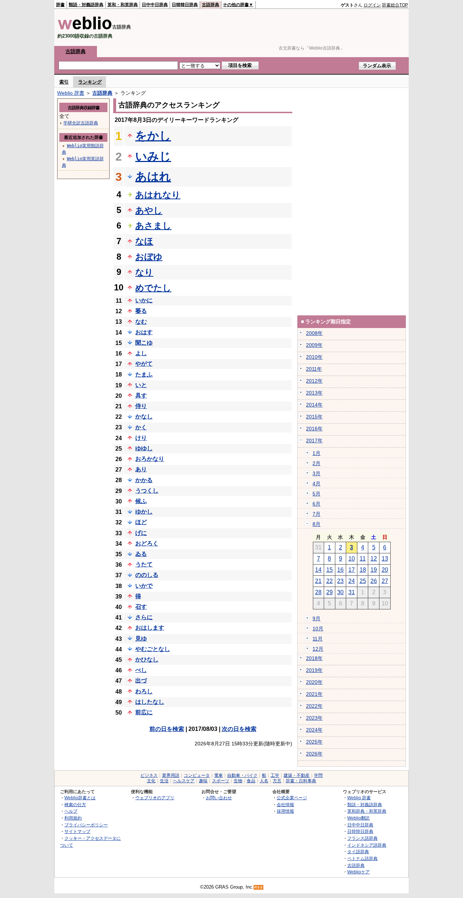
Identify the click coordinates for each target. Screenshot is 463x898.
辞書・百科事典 (301, 781)
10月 (318, 628)
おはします (149, 628)
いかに (144, 300)
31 (351, 592)
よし (141, 353)
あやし (148, 210)
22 (329, 581)
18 (363, 570)
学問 (318, 775)
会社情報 (285, 804)
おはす (144, 332)
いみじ (153, 156)
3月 (316, 473)
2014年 (314, 405)
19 (373, 570)
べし (141, 670)
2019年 (314, 670)
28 (318, 592)
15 (329, 570)
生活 (164, 781)
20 (385, 570)
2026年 (314, 754)
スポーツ (220, 781)
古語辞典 (210, 5)
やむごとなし (152, 649)
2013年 (314, 393)
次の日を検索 (239, 729)
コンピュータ (197, 775)
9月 (316, 618)
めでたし (153, 288)
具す (141, 395)
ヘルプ (70, 811)
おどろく (146, 543)
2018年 (314, 658)
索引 (64, 82)
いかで (144, 586)
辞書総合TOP (395, 5)
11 (363, 559)
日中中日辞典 (155, 5)
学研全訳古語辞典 (80, 122)
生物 (238, 781)
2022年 (314, 706)
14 (318, 570)
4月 (316, 483)
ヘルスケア (184, 781)
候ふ (141, 501)
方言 (277, 781)
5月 (316, 494)
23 (340, 581)
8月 (316, 524)
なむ (141, 322)
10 (351, 559)
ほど (141, 522)
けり (141, 438)
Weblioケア (358, 871)
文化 (151, 781)
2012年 (314, 381)
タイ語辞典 (358, 851)
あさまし (153, 225)
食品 (251, 781)
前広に (144, 712)
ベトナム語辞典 (362, 858)
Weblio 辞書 (70, 93)
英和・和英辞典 (122, 5)
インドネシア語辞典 (366, 845)
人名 (264, 781)
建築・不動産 (297, 775)
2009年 (314, 345)
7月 (316, 514)
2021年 (314, 694)
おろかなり (149, 459)
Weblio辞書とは (79, 797)
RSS (258, 887)
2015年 (314, 417)
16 (340, 570)
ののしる (146, 575)
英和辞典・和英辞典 (366, 811)
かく (141, 427)
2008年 (314, 333)
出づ (141, 680)
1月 (316, 453)
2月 (316, 463)
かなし (144, 416)
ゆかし (144, 511)
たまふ (144, 374)
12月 (318, 649)
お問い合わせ (219, 797)
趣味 (203, 781)
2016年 (314, 428)
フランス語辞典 (362, 838)
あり (141, 469)
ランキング (90, 82)
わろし (144, 691)
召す (141, 607)
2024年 (314, 730)
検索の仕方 (75, 804)
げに (141, 533)
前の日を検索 (166, 729)
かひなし (146, 659)
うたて (144, 564)
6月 (316, 504)
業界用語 (170, 775)
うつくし (146, 491)
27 (385, 581)
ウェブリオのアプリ (154, 797)
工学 (275, 775)
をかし (153, 135)
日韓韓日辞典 (185, 5)
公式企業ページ (292, 797)
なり (144, 272)
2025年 (314, 742)
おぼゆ (148, 256)
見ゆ (141, 638)
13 (385, 559)
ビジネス (149, 775)
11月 (318, 639)
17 (351, 570)
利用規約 (73, 818)
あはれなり (157, 195)
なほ (144, 241)
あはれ (153, 176)
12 (373, 559)
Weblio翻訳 (358, 818)
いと (141, 385)
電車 (218, 775)
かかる (144, 480)
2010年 (314, 357)
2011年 (314, 369)
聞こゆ (144, 343)
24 (351, 581)
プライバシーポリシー (86, 824)
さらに (144, 617)
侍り (141, 406)
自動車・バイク (242, 775)
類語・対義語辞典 (86, 5)
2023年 (314, 718)
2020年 (314, 682)
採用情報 (285, 811)
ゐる (141, 554)
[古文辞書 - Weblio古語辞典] (85, 28)
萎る (141, 311)
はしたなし (149, 702)
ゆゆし (144, 448)
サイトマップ (77, 831)
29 (329, 592)
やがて (144, 364)
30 (340, 592)
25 (363, 581)
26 (373, 581)
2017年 (314, 440)
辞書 (60, 5)
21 (318, 581)
